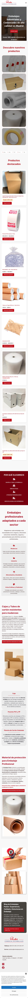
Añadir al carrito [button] (7, 203)
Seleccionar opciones (8, 238)
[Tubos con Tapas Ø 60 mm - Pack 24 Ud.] (14, 291)
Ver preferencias (14, 994)
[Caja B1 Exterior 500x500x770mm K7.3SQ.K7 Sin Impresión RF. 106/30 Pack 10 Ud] (14, 182)
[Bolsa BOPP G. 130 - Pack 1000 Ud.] (14, 255)
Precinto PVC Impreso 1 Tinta (8, 233)
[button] (26, 973)
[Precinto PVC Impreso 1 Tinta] (14, 220)
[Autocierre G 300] (14, 327)
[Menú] (26, 2)
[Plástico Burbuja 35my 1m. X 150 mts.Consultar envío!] (14, 362)
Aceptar (14, 987)
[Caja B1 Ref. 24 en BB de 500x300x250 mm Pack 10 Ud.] (14, 437)
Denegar (14, 991)
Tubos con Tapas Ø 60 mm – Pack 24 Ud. (11, 305)
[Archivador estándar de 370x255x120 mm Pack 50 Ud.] (14, 399)
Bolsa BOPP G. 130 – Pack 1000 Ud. (9, 269)
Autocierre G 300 (6, 341)
